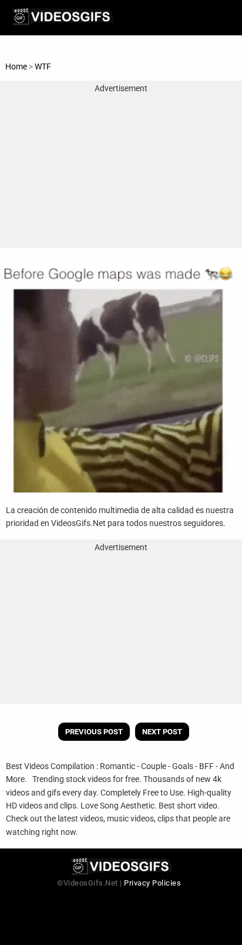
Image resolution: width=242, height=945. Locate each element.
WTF (43, 66)
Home (16, 66)
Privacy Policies (152, 883)
